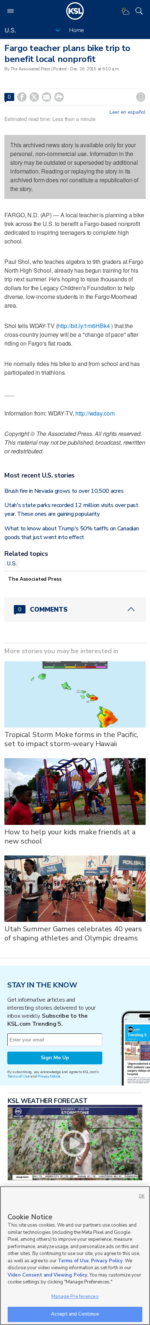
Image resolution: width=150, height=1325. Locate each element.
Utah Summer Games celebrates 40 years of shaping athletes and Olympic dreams (73, 933)
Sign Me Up (55, 1057)
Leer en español (128, 112)
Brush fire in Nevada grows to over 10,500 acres (63, 491)
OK (142, 1196)
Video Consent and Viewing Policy (47, 1275)
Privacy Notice (49, 1076)
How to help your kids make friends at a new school (69, 836)
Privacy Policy (107, 1261)
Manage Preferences (74, 1296)
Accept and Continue (75, 1314)
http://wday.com (94, 413)
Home (76, 30)
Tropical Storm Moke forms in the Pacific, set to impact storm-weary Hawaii (71, 739)
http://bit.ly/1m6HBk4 (84, 325)
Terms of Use (18, 1076)
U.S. (11, 563)
